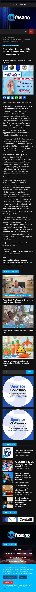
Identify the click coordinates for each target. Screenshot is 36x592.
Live (31, 31)
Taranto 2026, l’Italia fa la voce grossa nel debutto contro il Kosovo (7, 462)
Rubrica (18, 295)
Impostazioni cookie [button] (10, 577)
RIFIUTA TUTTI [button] (8, 582)
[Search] (26, 31)
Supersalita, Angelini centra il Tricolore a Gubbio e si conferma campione (7, 475)
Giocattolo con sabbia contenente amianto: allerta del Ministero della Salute (18, 347)
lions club (22, 243)
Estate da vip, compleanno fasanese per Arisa (18, 316)
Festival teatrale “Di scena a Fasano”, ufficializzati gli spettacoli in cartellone (7, 487)
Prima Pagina (15, 356)
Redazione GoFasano (9, 60)
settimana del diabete (9, 245)
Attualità (5, 45)
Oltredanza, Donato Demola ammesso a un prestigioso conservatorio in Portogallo (7, 499)
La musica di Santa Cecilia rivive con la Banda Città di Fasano (17, 251)
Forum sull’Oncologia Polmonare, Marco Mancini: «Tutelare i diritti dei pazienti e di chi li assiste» (17, 261)
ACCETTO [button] (23, 577)
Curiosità (7, 325)
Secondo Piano (14, 45)
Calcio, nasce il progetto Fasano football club (7, 450)
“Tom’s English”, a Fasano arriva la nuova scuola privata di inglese (18, 286)
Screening (29, 243)
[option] (18, 451)
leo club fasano (12, 243)
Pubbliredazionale (10, 295)
